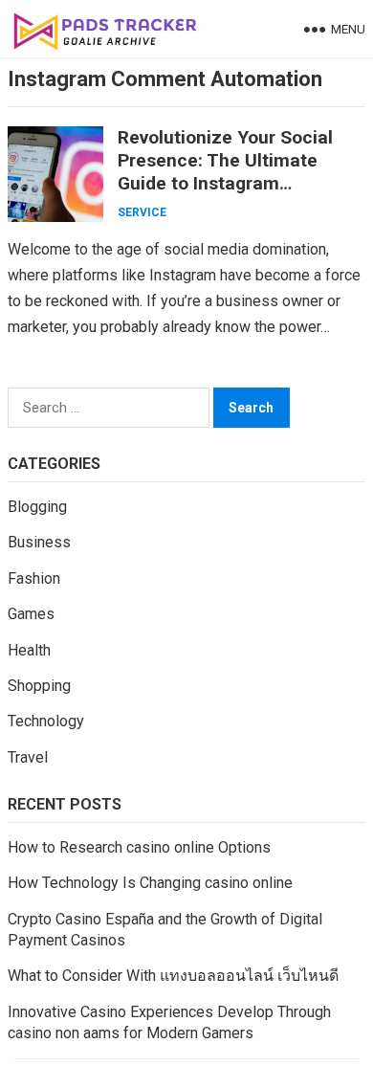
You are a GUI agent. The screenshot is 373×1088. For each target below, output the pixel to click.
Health (29, 650)
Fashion (34, 578)
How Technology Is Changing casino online (150, 883)
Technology (46, 721)
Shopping (39, 686)
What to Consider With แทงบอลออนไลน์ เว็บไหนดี (173, 975)
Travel (28, 757)
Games (31, 614)
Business (39, 542)
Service (142, 212)
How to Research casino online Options (139, 847)
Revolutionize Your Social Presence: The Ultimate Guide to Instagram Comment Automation (225, 171)
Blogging (37, 507)
